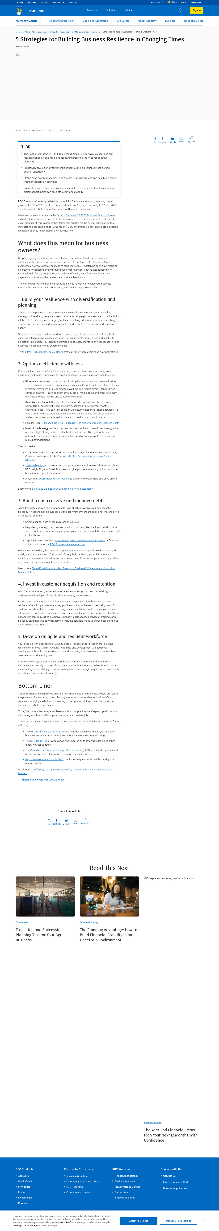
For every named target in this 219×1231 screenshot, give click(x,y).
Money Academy (147, 20)
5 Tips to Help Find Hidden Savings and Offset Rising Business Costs (80, 422)
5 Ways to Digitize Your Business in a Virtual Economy (62, 488)
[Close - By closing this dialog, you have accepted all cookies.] (204, 1220)
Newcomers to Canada (128, 1186)
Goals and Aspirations (95, 20)
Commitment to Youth (78, 1192)
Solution (111, 10)
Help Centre (196, 2)
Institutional (57, 2)
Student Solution (124, 1197)
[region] (109, 1220)
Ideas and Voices (193, 20)
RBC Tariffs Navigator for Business (49, 731)
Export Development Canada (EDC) (44, 759)
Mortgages (24, 1186)
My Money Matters (26, 20)
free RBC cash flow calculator (43, 351)
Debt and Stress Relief (61, 20)
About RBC (73, 2)
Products (92, 10)
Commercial (22, 922)
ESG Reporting (74, 1186)
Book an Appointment (175, 1188)
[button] (182, 10)
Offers (174, 2)
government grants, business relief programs (80, 540)
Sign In (197, 10)
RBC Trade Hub (38, 740)
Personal (19, 2)
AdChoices (155, 2)
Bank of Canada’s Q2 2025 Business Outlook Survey (86, 215)
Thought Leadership (126, 1175)
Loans (21, 1192)
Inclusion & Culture (77, 1175)
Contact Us (169, 1175)
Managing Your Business (53, 32)
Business (32, 2)
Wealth (44, 2)
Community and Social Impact (83, 1181)
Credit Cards (25, 1181)
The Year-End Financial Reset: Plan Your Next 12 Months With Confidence (171, 1135)
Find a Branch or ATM (175, 1182)
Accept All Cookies (138, 1220)
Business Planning (89, 922)
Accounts (23, 1175)
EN (182, 2)
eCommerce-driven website (54, 478)
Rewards (23, 1203)
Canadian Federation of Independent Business (56, 750)
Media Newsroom (125, 1181)
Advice (128, 10)
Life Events (123, 20)
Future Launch (123, 1192)
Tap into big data (35, 465)
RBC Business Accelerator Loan (67, 544)
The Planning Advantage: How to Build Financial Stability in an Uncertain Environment (108, 935)
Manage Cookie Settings (178, 1220)
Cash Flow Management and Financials (83, 32)
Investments (25, 1197)
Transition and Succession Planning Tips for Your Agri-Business (40, 935)
